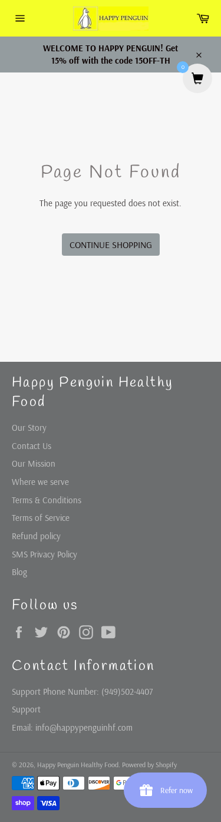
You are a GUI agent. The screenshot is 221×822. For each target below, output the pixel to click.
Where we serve (40, 481)
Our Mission (33, 463)
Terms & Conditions (46, 500)
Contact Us (31, 445)
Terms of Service (41, 517)
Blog (19, 571)
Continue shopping (111, 244)
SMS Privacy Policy (44, 554)
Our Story (29, 427)
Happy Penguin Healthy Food (77, 764)
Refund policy (36, 536)
